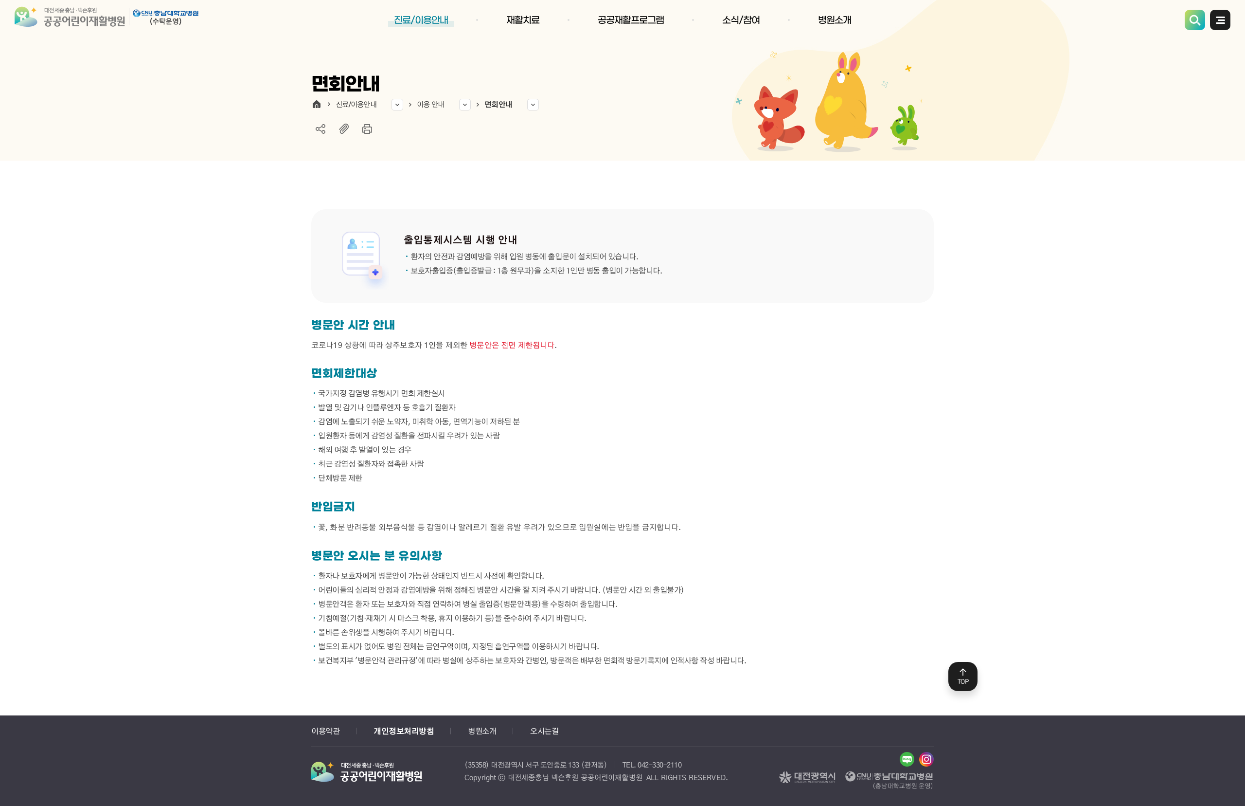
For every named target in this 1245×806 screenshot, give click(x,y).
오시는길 (544, 730)
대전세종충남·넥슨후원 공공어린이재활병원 (109, 19)
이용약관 (325, 730)
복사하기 (344, 129)
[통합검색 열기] (1195, 20)
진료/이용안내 (356, 104)
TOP (963, 681)
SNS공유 (320, 129)
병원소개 (482, 730)
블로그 (907, 759)
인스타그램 (926, 759)
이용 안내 (430, 104)
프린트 (367, 129)
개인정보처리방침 (404, 731)
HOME (316, 104)
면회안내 (498, 104)
